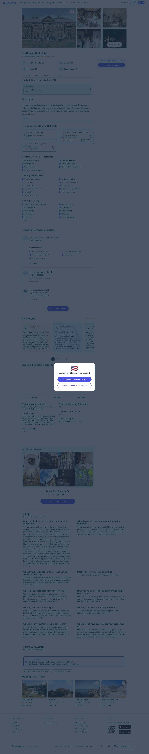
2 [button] (57, 359)
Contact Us (15, 732)
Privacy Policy (69, 746)
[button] (25, 28)
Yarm (37, 57)
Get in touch (58, 75)
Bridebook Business (50, 723)
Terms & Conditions (82, 746)
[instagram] (53, 495)
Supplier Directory (81, 726)
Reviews (47, 75)
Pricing (37, 75)
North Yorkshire (30, 57)
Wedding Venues (24, 3)
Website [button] (35, 397)
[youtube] (63, 495)
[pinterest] (58, 495)
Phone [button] (83, 397)
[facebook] (48, 495)
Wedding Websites (51, 3)
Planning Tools (64, 3)
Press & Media (17, 729)
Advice (86, 3)
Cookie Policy (58, 746)
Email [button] (59, 397)
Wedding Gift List (81, 732)
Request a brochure (113, 65)
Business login (124, 3)
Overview (27, 75)
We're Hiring (16, 726)
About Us (15, 723)
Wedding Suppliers (37, 3)
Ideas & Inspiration (76, 3)
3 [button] (62, 359)
